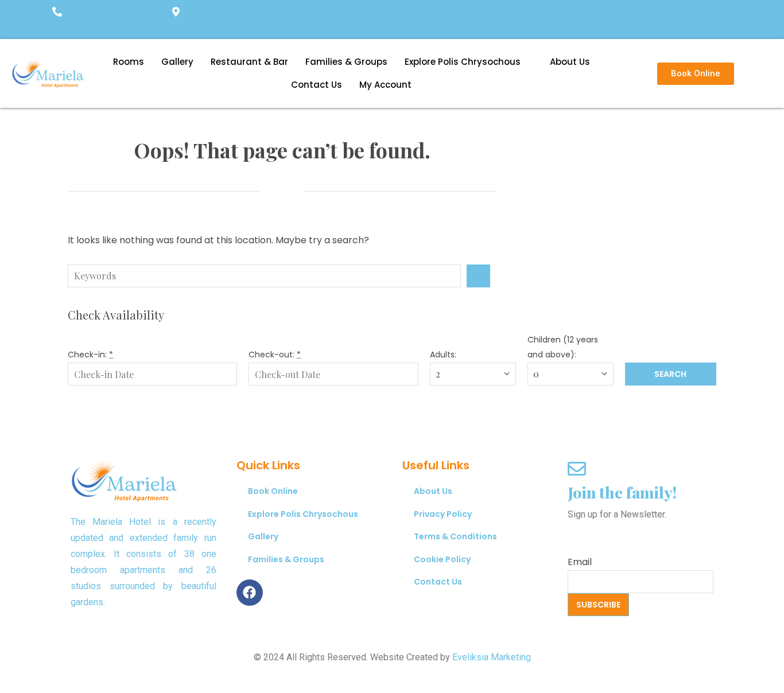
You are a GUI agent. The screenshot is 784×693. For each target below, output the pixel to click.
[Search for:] (267, 275)
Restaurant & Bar (249, 62)
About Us (570, 62)
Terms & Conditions (455, 536)
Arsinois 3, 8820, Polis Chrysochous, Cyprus (273, 27)
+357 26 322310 (88, 27)
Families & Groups (346, 62)
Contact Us (316, 85)
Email (580, 562)
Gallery (177, 62)
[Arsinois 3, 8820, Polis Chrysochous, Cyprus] (176, 12)
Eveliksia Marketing (491, 657)
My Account (385, 85)
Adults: (443, 354)
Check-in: (90, 354)
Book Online (273, 491)
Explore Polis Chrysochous (463, 62)
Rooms (128, 62)
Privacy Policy (443, 514)
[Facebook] (249, 592)
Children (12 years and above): (562, 347)
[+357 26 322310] (57, 12)
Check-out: (275, 354)
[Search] (478, 275)
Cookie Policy (442, 559)
